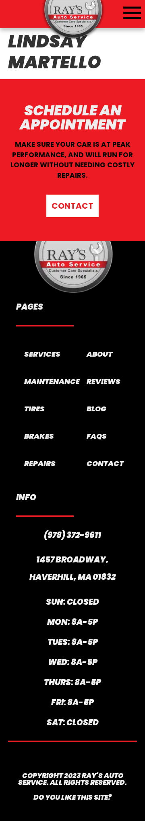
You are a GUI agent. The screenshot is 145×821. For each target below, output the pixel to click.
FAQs (97, 436)
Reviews (103, 381)
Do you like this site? (72, 797)
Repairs (40, 463)
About (99, 354)
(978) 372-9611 (72, 535)
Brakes (39, 436)
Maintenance (45, 381)
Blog (96, 409)
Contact (105, 463)
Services (42, 354)
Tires (34, 409)
